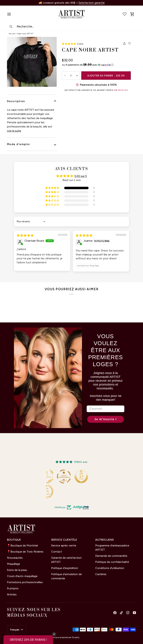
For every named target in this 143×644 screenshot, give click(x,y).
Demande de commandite (111, 555)
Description (16, 101)
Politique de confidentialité (112, 562)
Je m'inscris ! (105, 419)
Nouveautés (15, 557)
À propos (12, 588)
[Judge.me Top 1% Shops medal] (81, 476)
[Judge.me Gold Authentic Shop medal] (46, 476)
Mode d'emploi (18, 144)
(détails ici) (121, 90)
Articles (12, 594)
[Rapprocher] (32, 62)
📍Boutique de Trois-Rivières (25, 551)
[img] (25, 235)
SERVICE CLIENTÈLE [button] (64, 539)
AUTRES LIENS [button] (104, 539)
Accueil (12, 34)
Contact (56, 551)
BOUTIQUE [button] (14, 539)
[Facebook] (114, 612)
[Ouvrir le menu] (11, 14)
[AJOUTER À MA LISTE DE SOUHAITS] (129, 43)
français (14, 629)
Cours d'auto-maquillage (22, 576)
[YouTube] (134, 612)
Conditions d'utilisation (109, 568)
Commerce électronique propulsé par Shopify (57, 637)
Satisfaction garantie (91, 2)
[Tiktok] (121, 612)
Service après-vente (63, 545)
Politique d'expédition (64, 568)
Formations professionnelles (25, 582)
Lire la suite (14, 130)
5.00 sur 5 (80, 176)
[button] (69, 43)
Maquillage (13, 563)
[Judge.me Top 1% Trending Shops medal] (46, 492)
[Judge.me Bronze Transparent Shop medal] (64, 476)
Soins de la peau (17, 570)
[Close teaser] (54, 634)
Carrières (100, 574)
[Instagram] (127, 612)
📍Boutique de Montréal (22, 545)
